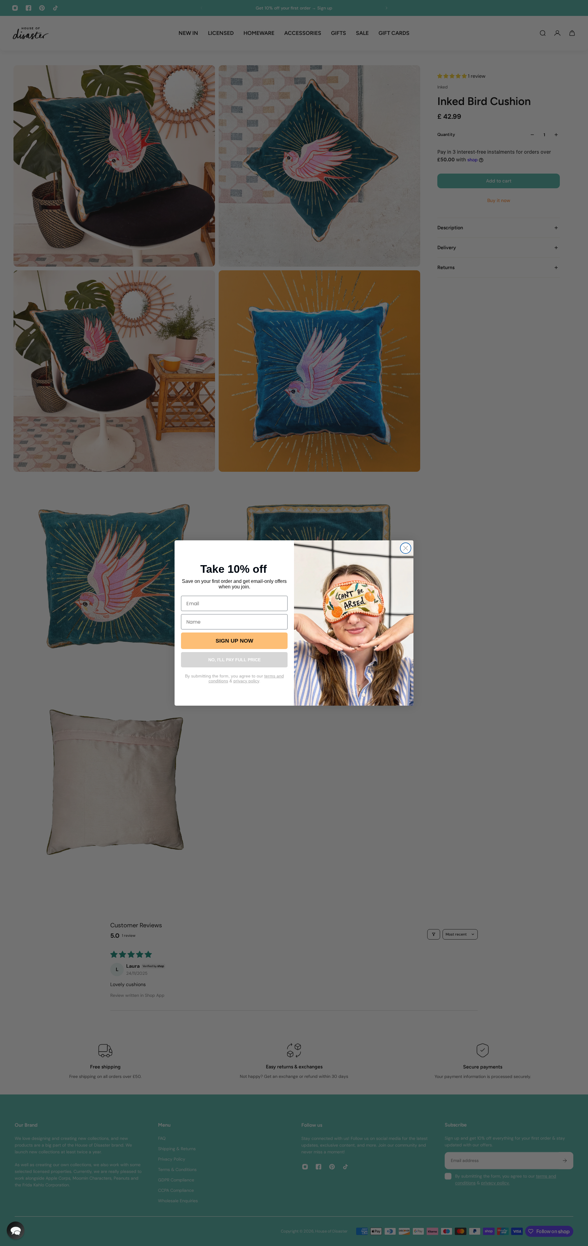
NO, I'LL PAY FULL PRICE (234, 659)
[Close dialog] (405, 548)
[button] (15, 1230)
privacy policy (246, 680)
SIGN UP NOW (234, 641)
